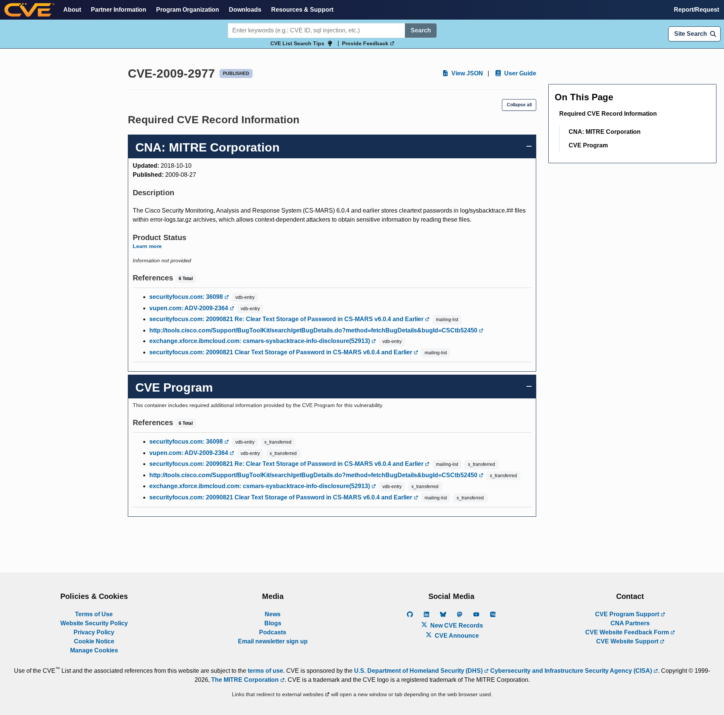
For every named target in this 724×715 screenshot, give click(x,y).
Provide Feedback (366, 43)
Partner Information (118, 9)
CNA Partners (630, 623)
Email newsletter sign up (273, 641)
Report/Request (696, 9)
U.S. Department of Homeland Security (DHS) (419, 671)
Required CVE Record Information (608, 113)
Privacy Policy (94, 632)
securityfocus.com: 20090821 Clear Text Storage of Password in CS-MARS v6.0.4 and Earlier (281, 352)
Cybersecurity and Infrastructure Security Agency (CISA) (571, 671)
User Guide (519, 73)
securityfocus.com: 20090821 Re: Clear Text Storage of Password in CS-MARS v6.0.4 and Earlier (287, 319)
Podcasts (272, 632)
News (273, 614)
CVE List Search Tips (297, 43)
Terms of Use (94, 614)
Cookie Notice (94, 641)
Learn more (147, 246)
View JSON (466, 73)
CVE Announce (456, 635)
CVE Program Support (628, 614)
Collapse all (519, 104)
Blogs (272, 623)
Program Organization (187, 9)
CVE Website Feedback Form (627, 632)
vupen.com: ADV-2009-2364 (189, 308)
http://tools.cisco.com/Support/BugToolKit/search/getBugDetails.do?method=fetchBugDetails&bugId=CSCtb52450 (314, 330)
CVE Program (588, 145)
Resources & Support (302, 9)
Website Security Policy (94, 623)
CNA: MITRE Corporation (605, 132)
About (72, 9)
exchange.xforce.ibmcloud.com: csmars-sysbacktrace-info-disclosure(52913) (260, 341)
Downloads (245, 9)
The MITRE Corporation (245, 680)
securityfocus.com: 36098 (186, 297)
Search (421, 30)
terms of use (265, 671)
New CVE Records (456, 625)
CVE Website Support (628, 641)
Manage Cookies (94, 650)
